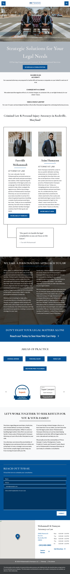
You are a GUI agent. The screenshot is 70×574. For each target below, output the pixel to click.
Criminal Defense (13, 359)
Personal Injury (35, 359)
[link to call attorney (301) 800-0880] (3, 3)
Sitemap (43, 561)
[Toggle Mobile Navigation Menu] (66, 3)
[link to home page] (35, 3)
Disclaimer (51, 561)
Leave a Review (42, 551)
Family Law (57, 359)
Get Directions (58, 549)
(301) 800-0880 (45, 545)
